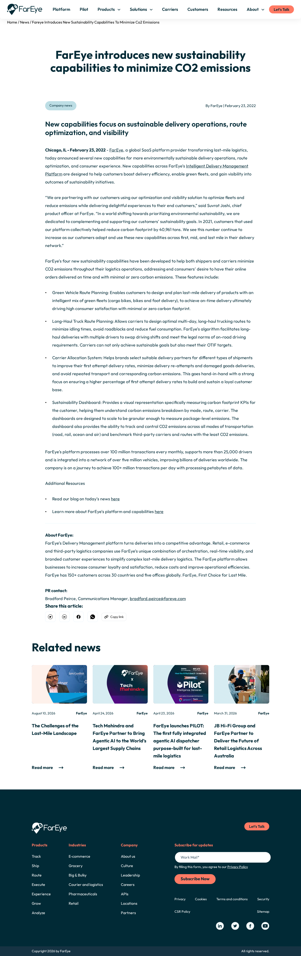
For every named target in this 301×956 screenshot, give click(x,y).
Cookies (201, 899)
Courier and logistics (86, 884)
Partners (128, 912)
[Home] (24, 9)
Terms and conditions (232, 899)
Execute (38, 884)
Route (37, 875)
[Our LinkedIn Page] (220, 926)
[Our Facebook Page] (250, 926)
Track (36, 856)
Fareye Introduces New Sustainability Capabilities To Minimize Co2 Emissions (95, 22)
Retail (74, 903)
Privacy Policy (237, 867)
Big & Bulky (78, 875)
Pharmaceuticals (83, 894)
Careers (128, 884)
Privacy (180, 899)
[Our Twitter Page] (235, 926)
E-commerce (79, 856)
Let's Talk (281, 9)
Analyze (38, 912)
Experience (41, 894)
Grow (36, 903)
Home (12, 22)
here (115, 499)
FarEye (116, 150)
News (24, 22)
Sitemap (263, 911)
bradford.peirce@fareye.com (158, 598)
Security (263, 899)
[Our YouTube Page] (265, 926)
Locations (129, 903)
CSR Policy (182, 911)
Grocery (76, 865)
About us (128, 856)
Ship (35, 865)
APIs (124, 894)
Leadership (130, 875)
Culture (127, 865)
